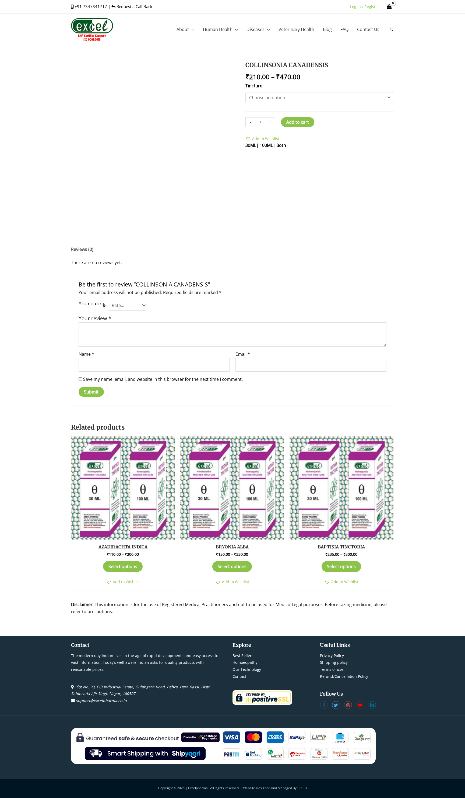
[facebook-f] (326, 705)
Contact (239, 676)
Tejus (303, 788)
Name (86, 354)
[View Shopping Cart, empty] (389, 6)
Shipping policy (334, 662)
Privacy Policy (332, 655)
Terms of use (331, 669)
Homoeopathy (245, 662)
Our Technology (246, 669)
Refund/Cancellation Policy (344, 676)
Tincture (253, 86)
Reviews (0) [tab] (82, 249)
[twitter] (338, 705)
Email (242, 354)
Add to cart (297, 122)
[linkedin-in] (372, 705)
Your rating (92, 303)
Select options (122, 566)
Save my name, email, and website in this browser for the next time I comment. (163, 379)
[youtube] (362, 705)
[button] (191, 29)
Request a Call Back (133, 6)
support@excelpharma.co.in (101, 700)
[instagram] (350, 705)
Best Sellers (242, 655)
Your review (95, 318)
